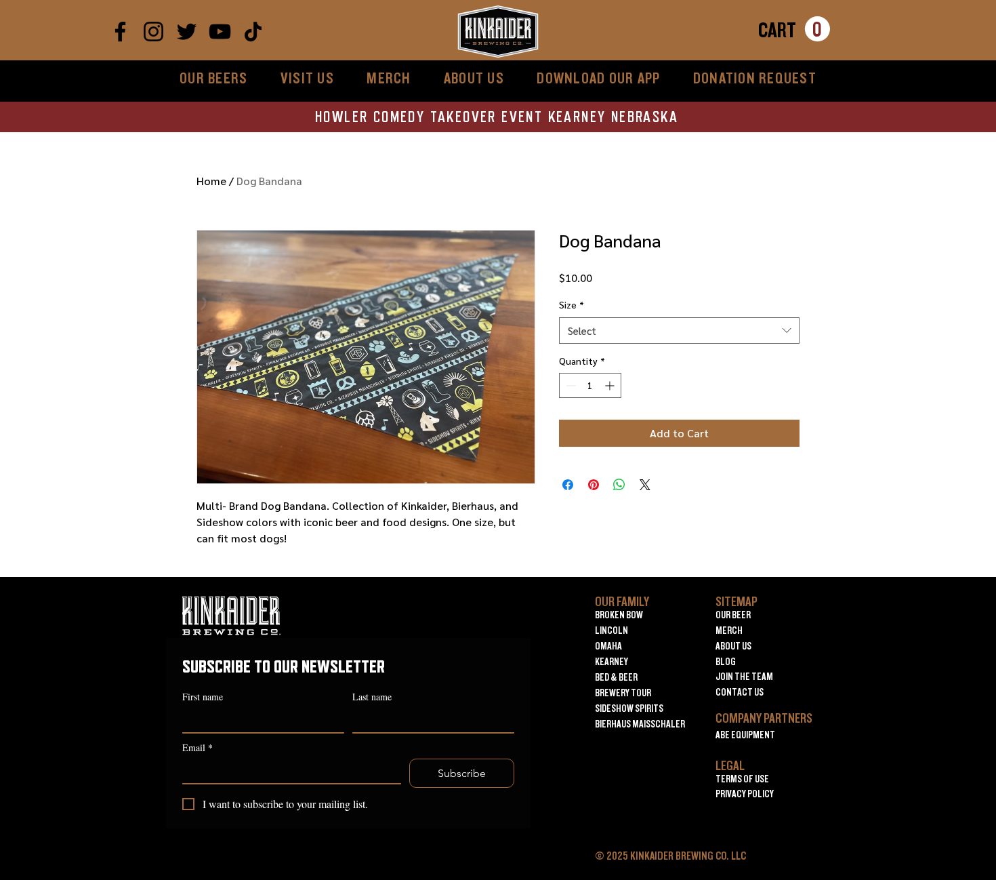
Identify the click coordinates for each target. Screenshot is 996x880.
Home (211, 181)
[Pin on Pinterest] (593, 485)
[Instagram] (153, 31)
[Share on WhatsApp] (619, 485)
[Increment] (610, 385)
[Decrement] (569, 385)
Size (571, 304)
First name (202, 696)
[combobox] (679, 330)
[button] (794, 29)
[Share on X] (645, 485)
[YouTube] (220, 31)
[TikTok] (253, 31)
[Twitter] (186, 31)
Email (197, 747)
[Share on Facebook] (568, 485)
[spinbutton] (590, 385)
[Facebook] (120, 31)
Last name (372, 696)
